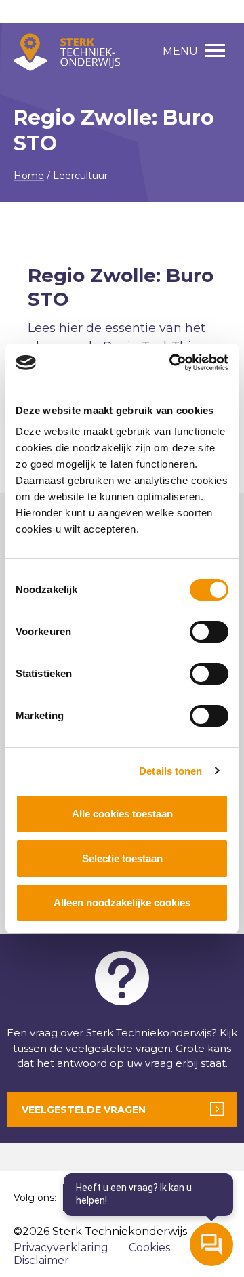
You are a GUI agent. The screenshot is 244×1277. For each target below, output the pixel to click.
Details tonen (170, 771)
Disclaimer (41, 1260)
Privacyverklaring (61, 1247)
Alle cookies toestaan (122, 813)
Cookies (149, 1247)
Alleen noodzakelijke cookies (122, 902)
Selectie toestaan (122, 858)
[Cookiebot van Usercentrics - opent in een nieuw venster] (172, 362)
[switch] (209, 632)
